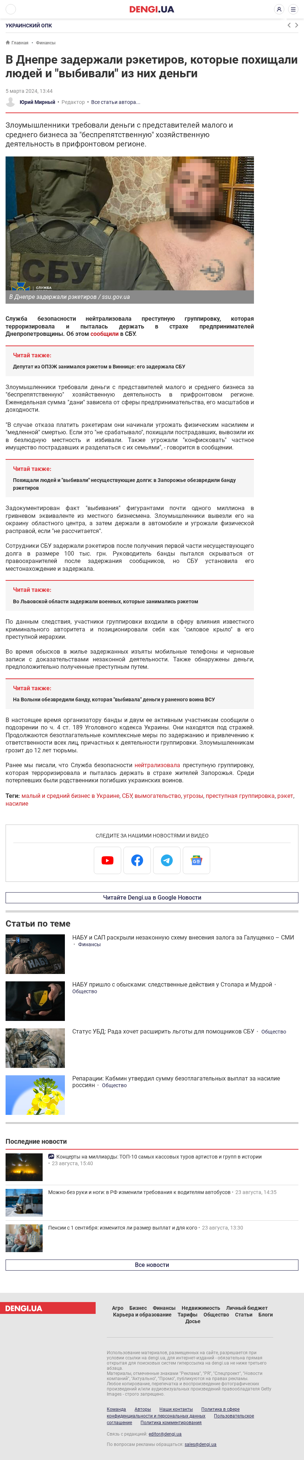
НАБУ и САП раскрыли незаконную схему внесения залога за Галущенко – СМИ (183, 937)
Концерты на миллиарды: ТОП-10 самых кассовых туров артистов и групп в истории (159, 1157)
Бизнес (138, 1308)
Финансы (46, 42)
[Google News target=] (196, 860)
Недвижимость (201, 1308)
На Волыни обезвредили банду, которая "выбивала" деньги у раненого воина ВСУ (114, 699)
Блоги (265, 1315)
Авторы (143, 1409)
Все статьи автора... (116, 102)
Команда (116, 1409)
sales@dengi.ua (201, 1444)
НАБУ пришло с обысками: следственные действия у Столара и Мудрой (172, 984)
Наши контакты (176, 1409)
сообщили (104, 333)
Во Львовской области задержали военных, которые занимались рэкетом (105, 601)
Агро (117, 1308)
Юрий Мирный (37, 102)
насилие (17, 803)
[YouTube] (107, 860)
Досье (193, 1321)
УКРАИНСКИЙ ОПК (29, 25)
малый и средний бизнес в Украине (70, 795)
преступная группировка (240, 795)
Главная (20, 42)
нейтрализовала (157, 765)
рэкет (285, 795)
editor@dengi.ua (165, 1434)
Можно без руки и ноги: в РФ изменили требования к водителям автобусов (139, 1192)
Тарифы (188, 1315)
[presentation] (289, 25)
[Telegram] (167, 860)
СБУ (127, 795)
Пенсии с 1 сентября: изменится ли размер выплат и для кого (122, 1228)
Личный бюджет (247, 1308)
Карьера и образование (142, 1315)
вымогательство (158, 795)
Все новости (152, 1264)
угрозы (193, 795)
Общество (84, 991)
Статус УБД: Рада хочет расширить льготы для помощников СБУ (163, 1031)
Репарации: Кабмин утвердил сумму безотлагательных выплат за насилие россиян (176, 1082)
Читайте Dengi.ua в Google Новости (152, 897)
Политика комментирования (171, 1422)
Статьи (243, 1315)
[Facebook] (137, 860)
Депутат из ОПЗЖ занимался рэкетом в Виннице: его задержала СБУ (99, 367)
